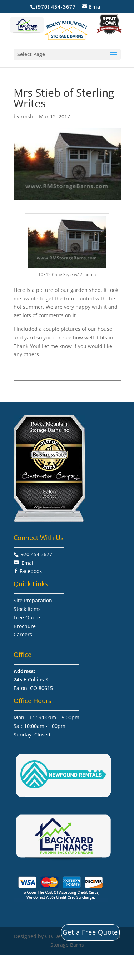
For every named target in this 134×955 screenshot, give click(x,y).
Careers (23, 634)
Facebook (31, 571)
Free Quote (27, 617)
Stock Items (27, 609)
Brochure (25, 626)
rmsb (27, 116)
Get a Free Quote (90, 932)
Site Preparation (33, 600)
